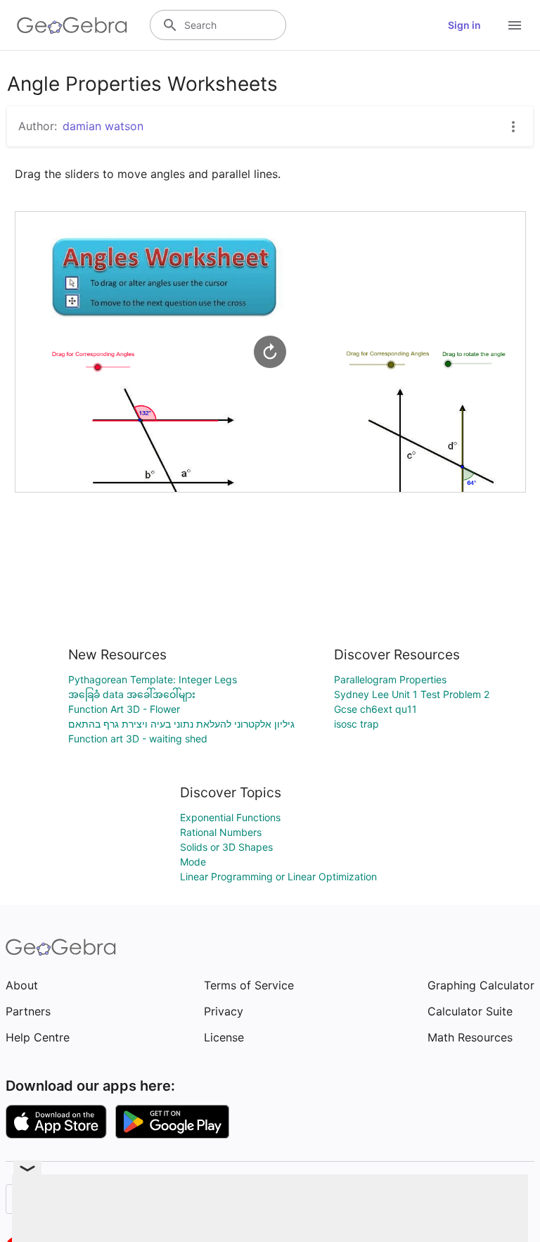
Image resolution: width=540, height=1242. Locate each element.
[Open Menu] (514, 25)
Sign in (464, 25)
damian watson (103, 126)
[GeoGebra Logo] (72, 25)
